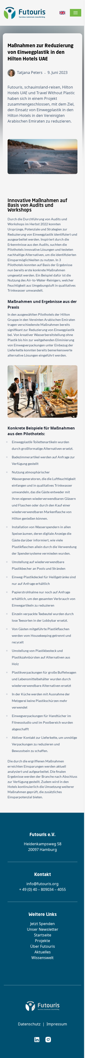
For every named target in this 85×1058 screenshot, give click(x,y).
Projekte (42, 940)
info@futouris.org (42, 883)
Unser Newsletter (42, 929)
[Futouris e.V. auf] (37, 1039)
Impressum (57, 1024)
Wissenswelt (42, 957)
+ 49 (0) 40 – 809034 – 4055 (42, 889)
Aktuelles (42, 952)
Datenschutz (29, 1024)
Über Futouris (42, 946)
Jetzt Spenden (42, 923)
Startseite (42, 935)
